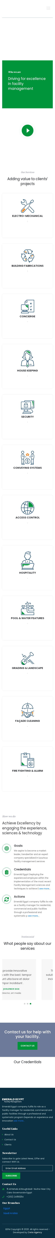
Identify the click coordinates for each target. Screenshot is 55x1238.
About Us (8, 1134)
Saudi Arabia (10, 1213)
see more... (44, 888)
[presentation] (40, 1076)
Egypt (6, 1208)
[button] (48, 8)
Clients (7, 1144)
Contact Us (10, 1139)
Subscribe (11, 1175)
